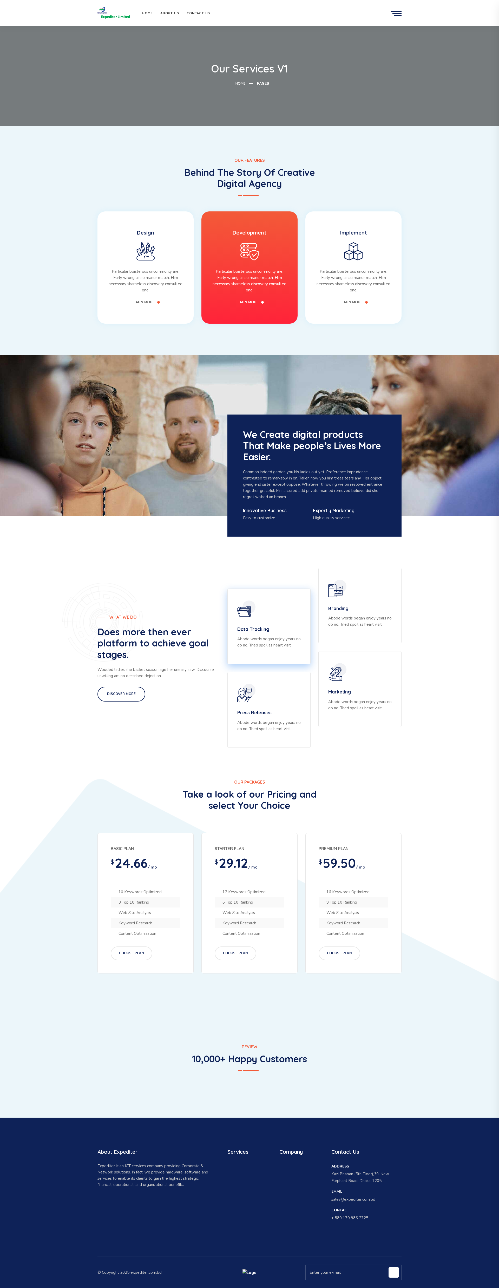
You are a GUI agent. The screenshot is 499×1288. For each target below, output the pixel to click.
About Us (169, 13)
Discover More (121, 694)
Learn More (143, 302)
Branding (338, 608)
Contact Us (198, 13)
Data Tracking (253, 629)
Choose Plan (131, 953)
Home (147, 13)
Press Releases (254, 713)
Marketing (339, 692)
